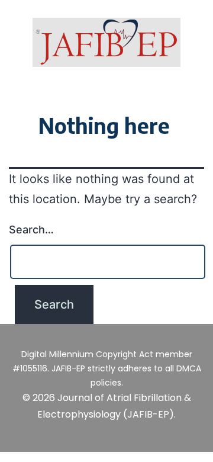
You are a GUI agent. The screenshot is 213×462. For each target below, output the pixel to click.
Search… (31, 229)
